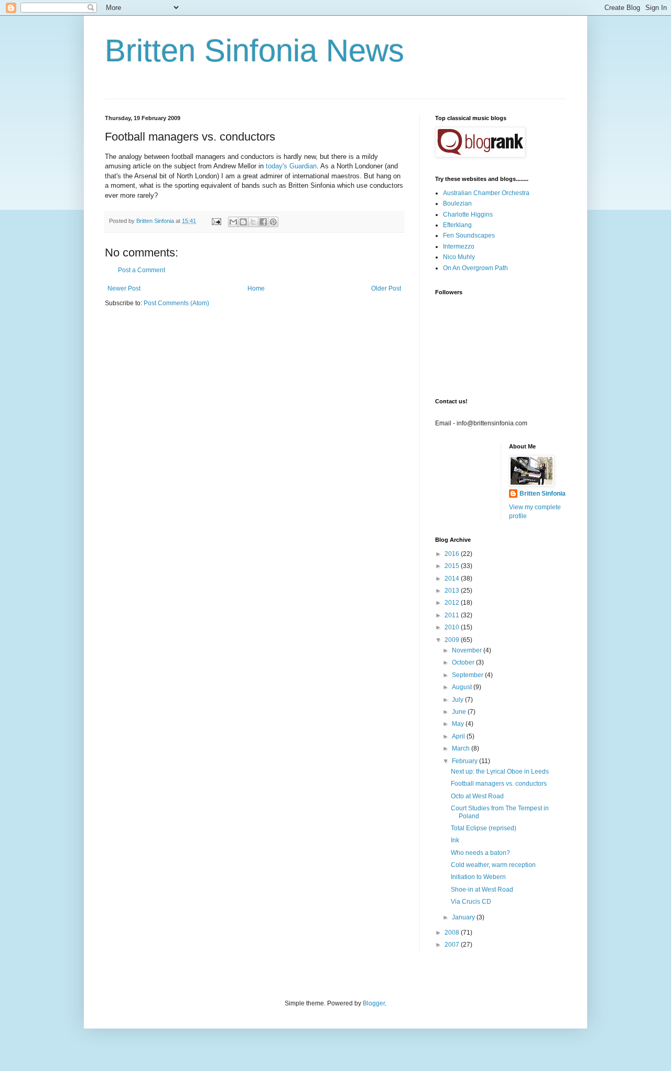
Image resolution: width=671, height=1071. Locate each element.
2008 (453, 932)
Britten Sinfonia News (254, 50)
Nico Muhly (459, 257)
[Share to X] (253, 222)
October (464, 662)
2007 (453, 944)
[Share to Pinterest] (273, 222)
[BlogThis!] (243, 222)
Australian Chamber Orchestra (486, 193)
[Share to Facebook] (263, 222)
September (468, 675)
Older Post (386, 288)
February (465, 761)
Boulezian (457, 203)
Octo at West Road (477, 796)
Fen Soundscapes (469, 235)
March (461, 748)
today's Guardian (291, 166)
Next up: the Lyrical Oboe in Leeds (500, 771)
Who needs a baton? (480, 852)
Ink (455, 840)
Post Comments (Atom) (176, 303)
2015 (453, 566)
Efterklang (457, 225)
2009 (453, 640)
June (460, 711)
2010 (453, 627)
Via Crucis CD (471, 901)
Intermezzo (458, 246)
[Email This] (233, 222)
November (467, 650)
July (458, 699)
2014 (453, 578)
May (459, 723)
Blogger (374, 1003)
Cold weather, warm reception (493, 865)
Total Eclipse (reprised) (483, 828)
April (459, 736)
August (462, 687)
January (464, 917)
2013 (453, 590)
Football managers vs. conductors (499, 783)
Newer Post (123, 288)
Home (256, 288)
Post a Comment (141, 270)
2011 (453, 615)
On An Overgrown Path (475, 268)
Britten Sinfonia (543, 493)
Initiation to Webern (478, 877)
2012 (453, 602)
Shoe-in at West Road (482, 889)
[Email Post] (216, 221)
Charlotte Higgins (468, 214)
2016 (453, 554)
